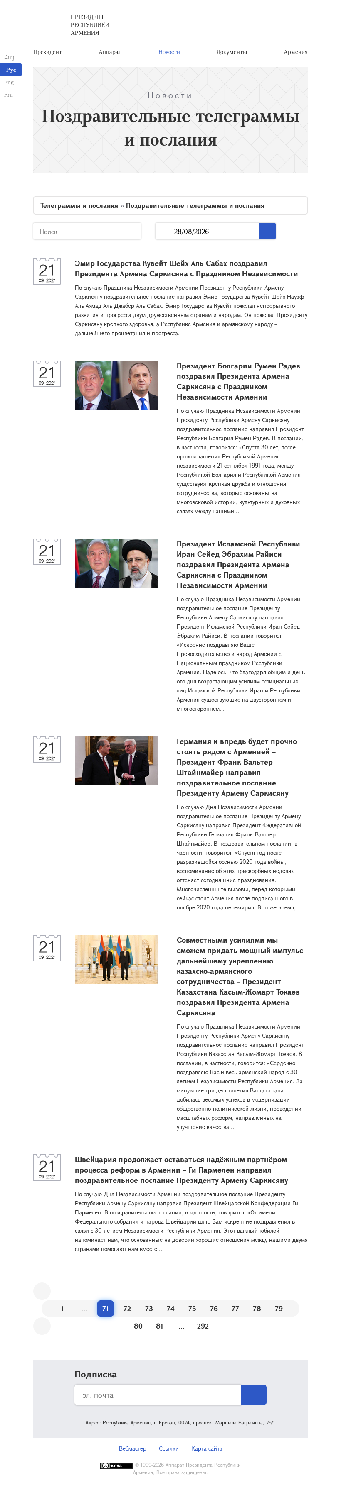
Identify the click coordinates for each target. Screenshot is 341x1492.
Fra (8, 94)
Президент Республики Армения (90, 25)
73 (149, 1308)
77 (235, 1308)
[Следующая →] (42, 1326)
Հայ (9, 57)
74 (171, 1308)
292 (203, 1325)
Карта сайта (206, 1448)
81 (159, 1325)
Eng (9, 82)
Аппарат (110, 52)
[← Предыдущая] (42, 1291)
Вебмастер (132, 1448)
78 (257, 1308)
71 (105, 1308)
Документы (232, 52)
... (165, 231)
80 (138, 1325)
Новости (169, 52)
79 (279, 1308)
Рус (11, 69)
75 (192, 1308)
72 (127, 1308)
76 (214, 1308)
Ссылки (169, 1448)
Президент (47, 52)
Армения (296, 52)
